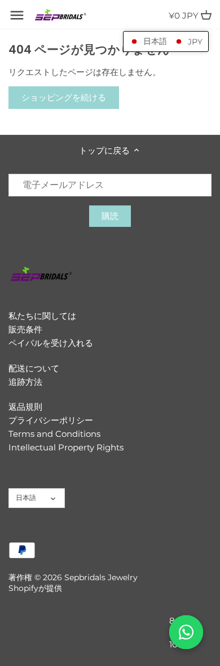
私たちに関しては (42, 315)
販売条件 (25, 329)
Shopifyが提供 (35, 588)
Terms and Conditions (54, 433)
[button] (166, 41)
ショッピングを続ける (63, 97)
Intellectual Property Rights (66, 447)
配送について (33, 368)
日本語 (26, 497)
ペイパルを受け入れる (50, 343)
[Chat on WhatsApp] (186, 632)
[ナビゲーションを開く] (16, 15)
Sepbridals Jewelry (101, 577)
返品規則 (25, 406)
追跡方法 (25, 381)
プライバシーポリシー (50, 420)
